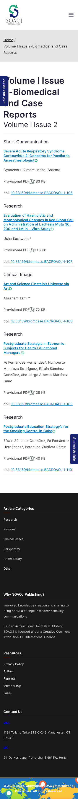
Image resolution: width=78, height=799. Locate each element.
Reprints (9, 678)
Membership (12, 686)
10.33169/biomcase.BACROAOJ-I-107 (41, 261)
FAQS (7, 693)
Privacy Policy (13, 664)
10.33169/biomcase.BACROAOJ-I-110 (41, 469)
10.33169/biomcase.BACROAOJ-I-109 (42, 404)
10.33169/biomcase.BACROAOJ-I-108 (42, 321)
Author (8, 671)
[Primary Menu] (71, 15)
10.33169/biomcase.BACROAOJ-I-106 (42, 193)
